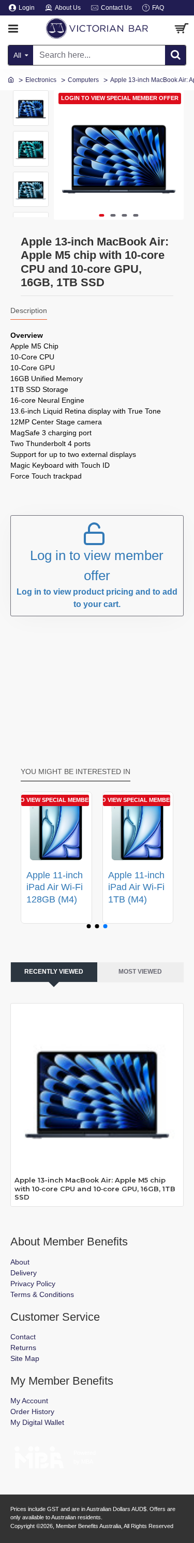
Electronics (40, 80)
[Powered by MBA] (39, 1454)
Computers (83, 80)
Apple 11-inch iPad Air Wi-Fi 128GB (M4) (54, 887)
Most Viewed (140, 971)
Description (28, 310)
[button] (101, 215)
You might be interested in (75, 771)
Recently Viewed (53, 971)
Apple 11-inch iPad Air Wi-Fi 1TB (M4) (136, 887)
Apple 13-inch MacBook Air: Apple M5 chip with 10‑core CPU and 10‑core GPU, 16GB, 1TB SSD (94, 1189)
